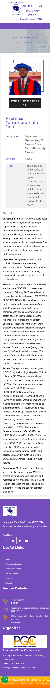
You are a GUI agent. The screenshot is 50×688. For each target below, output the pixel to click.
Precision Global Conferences (21, 650)
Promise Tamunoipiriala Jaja (22, 122)
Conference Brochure (14, 564)
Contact (9, 583)
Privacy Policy (43, 683)
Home (19, 42)
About (8, 559)
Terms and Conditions (28, 683)
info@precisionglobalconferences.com (19, 668)
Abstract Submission (14, 573)
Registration (10, 578)
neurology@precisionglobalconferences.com (30, 608)
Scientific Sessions (13, 569)
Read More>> (8, 535)
